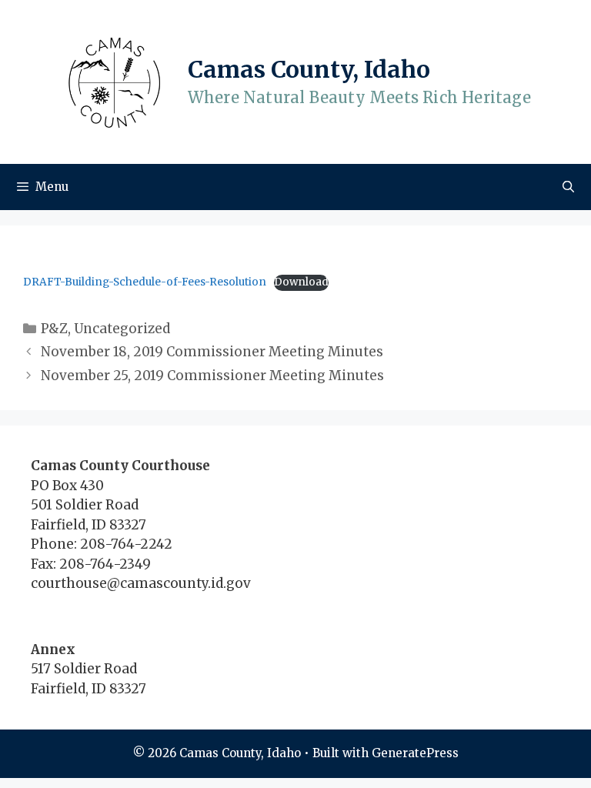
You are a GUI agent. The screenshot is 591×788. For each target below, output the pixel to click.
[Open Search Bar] (568, 187)
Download (301, 282)
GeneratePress (415, 753)
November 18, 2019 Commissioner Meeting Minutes (212, 351)
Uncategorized (122, 328)
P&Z (54, 328)
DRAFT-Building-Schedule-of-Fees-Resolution (144, 282)
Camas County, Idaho (309, 69)
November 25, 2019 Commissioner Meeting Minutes (212, 375)
